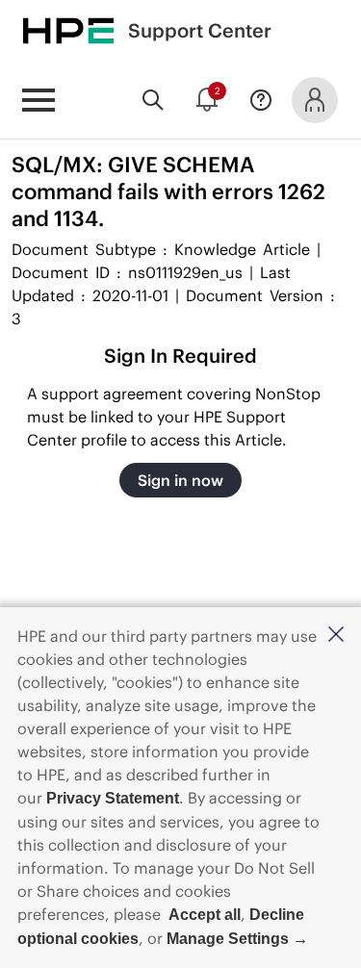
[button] (336, 635)
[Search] (153, 100)
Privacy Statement (112, 798)
